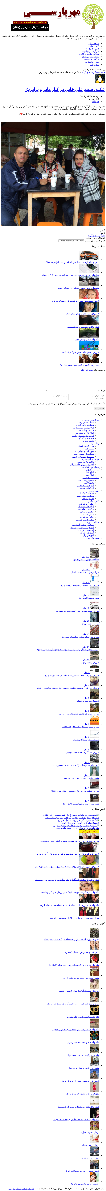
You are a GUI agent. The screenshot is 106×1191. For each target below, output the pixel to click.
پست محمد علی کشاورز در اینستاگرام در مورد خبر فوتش (73, 1004)
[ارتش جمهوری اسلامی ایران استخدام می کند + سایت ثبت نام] (94, 937)
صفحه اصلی (93, 43)
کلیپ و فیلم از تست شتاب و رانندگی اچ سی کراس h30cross (72, 262)
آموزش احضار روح (90, 624)
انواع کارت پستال (86, 506)
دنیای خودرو (88, 441)
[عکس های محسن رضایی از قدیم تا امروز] (94, 1078)
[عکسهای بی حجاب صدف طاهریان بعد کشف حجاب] (94, 1117)
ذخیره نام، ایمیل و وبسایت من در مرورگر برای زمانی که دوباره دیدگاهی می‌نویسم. (64, 403)
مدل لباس (89, 448)
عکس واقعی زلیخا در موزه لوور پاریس (81, 778)
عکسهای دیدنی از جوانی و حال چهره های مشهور (77, 828)
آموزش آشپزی (92, 469)
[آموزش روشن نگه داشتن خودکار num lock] (89, 349)
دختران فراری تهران (90, 1158)
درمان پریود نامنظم (90, 1145)
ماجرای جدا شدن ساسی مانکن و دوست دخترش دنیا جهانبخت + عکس (67, 688)
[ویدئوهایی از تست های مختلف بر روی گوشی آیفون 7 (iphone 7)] (89, 272)
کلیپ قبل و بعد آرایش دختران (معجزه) (82, 952)
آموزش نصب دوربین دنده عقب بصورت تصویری (77, 611)
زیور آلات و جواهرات (84, 451)
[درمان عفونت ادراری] (94, 1129)
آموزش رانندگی (87, 533)
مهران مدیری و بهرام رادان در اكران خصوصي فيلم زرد (74, 918)
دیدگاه (101, 390)
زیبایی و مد (94, 443)
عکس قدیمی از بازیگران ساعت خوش (82, 1171)
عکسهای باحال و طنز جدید (87, 339)
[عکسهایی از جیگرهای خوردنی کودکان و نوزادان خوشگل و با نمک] (89, 890)
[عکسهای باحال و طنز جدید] (89, 337)
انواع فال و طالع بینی (84, 433)
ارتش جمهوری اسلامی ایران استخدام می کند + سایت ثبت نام (71, 939)
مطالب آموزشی (92, 522)
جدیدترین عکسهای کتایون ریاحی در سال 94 (79, 365)
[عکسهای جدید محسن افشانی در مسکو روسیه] (89, 285)
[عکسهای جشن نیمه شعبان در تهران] (94, 1039)
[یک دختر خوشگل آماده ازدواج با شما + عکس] (94, 988)
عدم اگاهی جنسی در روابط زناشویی (83, 1016)
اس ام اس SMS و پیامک (83, 435)
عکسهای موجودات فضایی (87, 701)
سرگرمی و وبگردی (90, 51)
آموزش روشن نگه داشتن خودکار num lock (80, 352)
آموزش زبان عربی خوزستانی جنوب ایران (80, 636)
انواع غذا (90, 472)
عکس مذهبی (88, 514)
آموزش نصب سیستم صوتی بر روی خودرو (80, 585)
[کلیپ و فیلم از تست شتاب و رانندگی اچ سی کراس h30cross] (89, 259)
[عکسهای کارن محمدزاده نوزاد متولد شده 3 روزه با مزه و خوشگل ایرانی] (89, 864)
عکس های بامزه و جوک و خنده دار (83, 1068)
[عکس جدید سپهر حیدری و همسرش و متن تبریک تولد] (89, 298)
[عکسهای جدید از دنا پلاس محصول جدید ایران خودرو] (94, 1027)
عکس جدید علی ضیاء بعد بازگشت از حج (81, 978)
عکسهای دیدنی (87, 512)
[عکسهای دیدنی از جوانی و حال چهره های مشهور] (76, 825)
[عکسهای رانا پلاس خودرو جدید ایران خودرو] (78, 820)
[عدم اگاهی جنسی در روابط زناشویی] (94, 1014)
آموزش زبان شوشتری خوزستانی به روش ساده (77, 714)
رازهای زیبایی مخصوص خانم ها (85, 1184)
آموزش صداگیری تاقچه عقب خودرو (83, 752)
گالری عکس (93, 46)
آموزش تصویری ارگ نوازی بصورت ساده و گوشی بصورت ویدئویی (69, 841)
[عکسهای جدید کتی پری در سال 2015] (89, 311)
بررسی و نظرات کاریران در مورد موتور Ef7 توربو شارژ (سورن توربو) (68, 649)
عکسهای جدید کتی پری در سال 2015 (82, 314)
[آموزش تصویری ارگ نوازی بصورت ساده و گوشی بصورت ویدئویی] (89, 838)
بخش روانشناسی (91, 62)
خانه (103, 72)
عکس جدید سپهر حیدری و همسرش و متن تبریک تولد (75, 301)
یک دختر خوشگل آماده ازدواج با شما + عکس (79, 991)
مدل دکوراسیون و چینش (82, 456)
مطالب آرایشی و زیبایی (83, 454)
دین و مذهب (93, 491)
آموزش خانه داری (86, 530)
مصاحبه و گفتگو (86, 438)
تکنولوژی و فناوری (90, 467)
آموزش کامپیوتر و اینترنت (82, 527)
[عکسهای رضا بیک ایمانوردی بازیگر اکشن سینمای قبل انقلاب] (71, 815)
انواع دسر (89, 475)
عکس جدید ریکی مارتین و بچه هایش (83, 326)
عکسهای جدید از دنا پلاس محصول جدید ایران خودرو (76, 1029)
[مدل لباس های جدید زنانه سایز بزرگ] (94, 1091)
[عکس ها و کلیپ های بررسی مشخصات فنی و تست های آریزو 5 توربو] (89, 851)
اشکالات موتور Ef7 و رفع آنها (86, 559)
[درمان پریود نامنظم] (94, 1142)
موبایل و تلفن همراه (90, 459)
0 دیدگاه (95, 101)
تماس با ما (94, 64)
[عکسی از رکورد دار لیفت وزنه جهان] (94, 1052)
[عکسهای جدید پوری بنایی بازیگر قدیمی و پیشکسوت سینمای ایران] (89, 902)
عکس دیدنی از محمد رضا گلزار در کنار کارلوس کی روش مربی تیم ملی (67, 879)
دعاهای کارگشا (87, 493)
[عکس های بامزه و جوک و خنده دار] (94, 1065)
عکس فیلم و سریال (85, 519)
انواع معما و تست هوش (83, 427)
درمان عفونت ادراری (89, 1132)
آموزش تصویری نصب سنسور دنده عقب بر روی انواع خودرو (72, 675)
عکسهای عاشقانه (86, 509)
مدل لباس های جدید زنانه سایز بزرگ (82, 1094)
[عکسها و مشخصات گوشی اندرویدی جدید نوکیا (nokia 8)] (94, 962)
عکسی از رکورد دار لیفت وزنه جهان (83, 1055)
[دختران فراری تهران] (94, 1155)
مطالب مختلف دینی (85, 496)
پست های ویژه (92, 538)
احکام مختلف (88, 498)
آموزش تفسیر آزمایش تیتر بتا (86, 739)
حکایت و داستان (86, 430)
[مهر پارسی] (56, 30)
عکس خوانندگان (86, 504)
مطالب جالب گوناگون (89, 54)
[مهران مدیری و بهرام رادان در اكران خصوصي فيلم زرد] (89, 915)
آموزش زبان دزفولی (90, 662)
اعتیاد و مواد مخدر (85, 485)
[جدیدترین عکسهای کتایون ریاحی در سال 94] (89, 362)
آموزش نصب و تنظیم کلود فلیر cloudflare (80, 726)
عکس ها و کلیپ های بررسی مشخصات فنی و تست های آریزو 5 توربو (68, 854)
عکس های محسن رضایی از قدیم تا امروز (80, 1081)
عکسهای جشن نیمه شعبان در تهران (83, 1042)
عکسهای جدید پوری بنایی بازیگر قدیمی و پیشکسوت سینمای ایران (69, 905)
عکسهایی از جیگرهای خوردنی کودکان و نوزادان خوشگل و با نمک (70, 892)
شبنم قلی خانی (87, 370)
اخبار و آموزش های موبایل (82, 464)
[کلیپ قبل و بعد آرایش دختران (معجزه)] (94, 949)
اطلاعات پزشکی (86, 488)
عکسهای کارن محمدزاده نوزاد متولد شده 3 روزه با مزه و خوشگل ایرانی (67, 866)
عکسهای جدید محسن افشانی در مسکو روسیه (78, 288)
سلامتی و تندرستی (91, 59)
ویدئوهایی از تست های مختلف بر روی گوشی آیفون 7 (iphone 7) (70, 275)
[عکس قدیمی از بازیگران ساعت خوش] (94, 1168)
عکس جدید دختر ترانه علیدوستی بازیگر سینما (78, 1106)
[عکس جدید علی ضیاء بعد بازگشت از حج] (94, 975)
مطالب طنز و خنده (90, 56)
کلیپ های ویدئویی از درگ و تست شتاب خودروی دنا (76, 765)
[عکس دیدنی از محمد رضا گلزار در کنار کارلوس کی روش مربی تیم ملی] (89, 877)
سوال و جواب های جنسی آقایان (85, 572)
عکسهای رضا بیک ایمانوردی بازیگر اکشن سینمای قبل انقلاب (72, 817)
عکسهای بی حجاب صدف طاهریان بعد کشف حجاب (76, 1119)
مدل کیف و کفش (86, 446)
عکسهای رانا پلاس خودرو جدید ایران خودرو (79, 823)
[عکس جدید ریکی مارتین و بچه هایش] (89, 324)
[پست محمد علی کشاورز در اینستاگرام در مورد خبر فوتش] (94, 1001)
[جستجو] (104, 70)
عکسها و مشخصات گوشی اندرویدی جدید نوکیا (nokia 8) (74, 965)
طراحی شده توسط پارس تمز (20, 1188)
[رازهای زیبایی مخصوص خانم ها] (94, 1181)
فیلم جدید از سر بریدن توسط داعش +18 (81, 804)
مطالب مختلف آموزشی (83, 525)
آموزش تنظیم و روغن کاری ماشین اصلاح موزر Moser (75, 791)
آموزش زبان (88, 535)
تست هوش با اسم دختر (88, 598)
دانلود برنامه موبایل (85, 462)
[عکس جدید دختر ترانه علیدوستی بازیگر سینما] (94, 1104)
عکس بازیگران (92, 49)
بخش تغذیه (89, 483)
